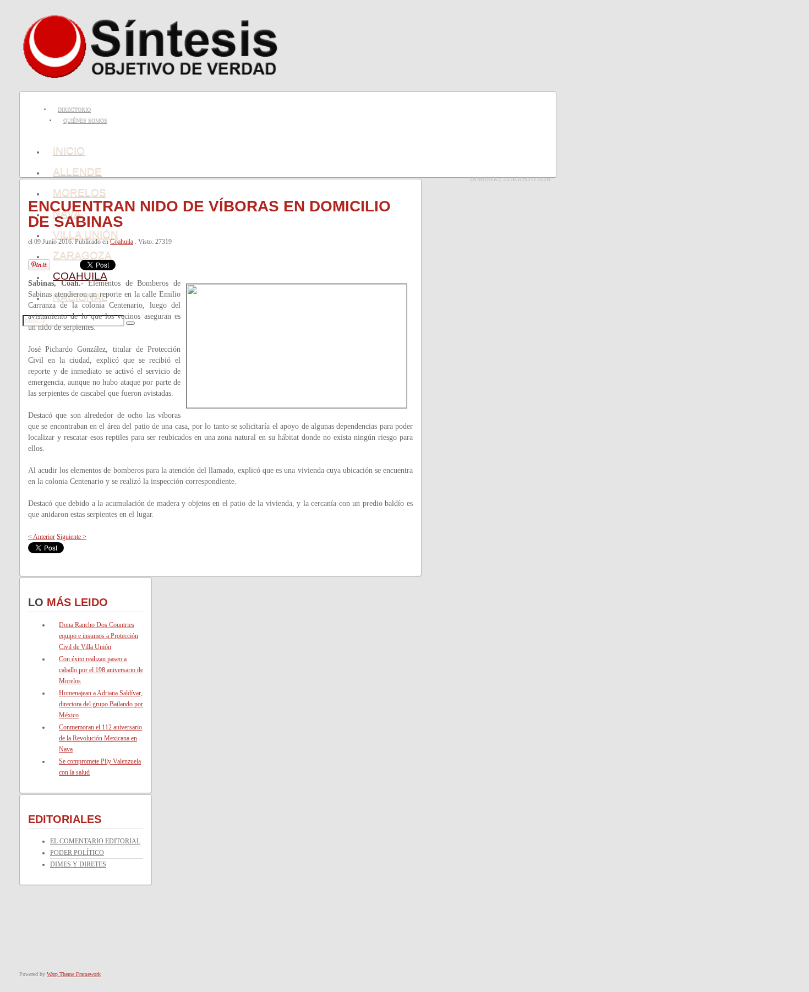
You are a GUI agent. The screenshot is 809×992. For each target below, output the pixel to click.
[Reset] (130, 323)
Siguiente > (71, 537)
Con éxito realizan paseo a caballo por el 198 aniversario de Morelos (101, 670)
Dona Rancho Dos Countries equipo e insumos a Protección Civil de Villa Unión (98, 636)
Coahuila (121, 242)
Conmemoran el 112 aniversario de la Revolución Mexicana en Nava (100, 738)
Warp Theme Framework (74, 974)
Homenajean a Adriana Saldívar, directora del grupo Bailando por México (101, 704)
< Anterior (41, 537)
